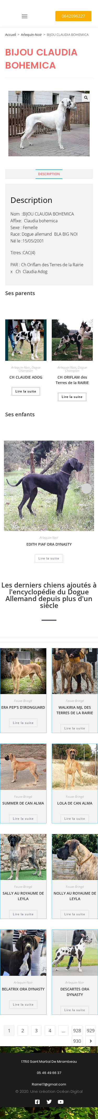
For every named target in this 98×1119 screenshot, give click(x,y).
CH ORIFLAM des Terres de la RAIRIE (72, 380)
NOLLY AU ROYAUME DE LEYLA (75, 896)
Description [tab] (49, 174)
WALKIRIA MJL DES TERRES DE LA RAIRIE (74, 710)
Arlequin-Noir (31, 34)
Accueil (10, 34)
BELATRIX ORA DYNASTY (23, 989)
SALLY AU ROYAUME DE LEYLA (23, 896)
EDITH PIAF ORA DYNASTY (49, 544)
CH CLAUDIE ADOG (25, 377)
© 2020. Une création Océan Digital (49, 1091)
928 (77, 1030)
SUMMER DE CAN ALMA (23, 803)
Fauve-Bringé (23, 701)
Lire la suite (25, 391)
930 (77, 1041)
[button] (24, 16)
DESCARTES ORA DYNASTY (74, 992)
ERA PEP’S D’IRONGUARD (23, 707)
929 (91, 1030)
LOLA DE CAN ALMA (74, 803)
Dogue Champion (30, 369)
